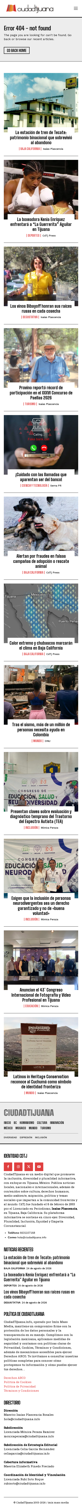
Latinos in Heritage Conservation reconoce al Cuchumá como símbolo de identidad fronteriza (41, 1081)
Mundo (37, 740)
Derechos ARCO (15, 1378)
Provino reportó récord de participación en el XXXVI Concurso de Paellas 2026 (41, 392)
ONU (47, 741)
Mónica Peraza (49, 827)
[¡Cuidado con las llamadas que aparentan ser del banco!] (41, 445)
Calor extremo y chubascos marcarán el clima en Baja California (41, 645)
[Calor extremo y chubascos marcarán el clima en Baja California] (41, 613)
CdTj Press (49, 235)
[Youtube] (39, 1166)
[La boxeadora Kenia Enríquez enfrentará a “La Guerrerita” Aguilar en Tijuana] (41, 189)
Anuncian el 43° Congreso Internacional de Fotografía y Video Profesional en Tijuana (41, 995)
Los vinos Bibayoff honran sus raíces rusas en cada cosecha (41, 309)
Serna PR (55, 485)
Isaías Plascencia (53, 148)
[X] (28, 1166)
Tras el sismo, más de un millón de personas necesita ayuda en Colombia (41, 729)
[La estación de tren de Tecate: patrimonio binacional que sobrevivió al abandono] (41, 103)
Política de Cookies (17, 1382)
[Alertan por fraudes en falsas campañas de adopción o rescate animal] (41, 526)
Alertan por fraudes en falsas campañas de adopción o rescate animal (41, 561)
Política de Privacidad (20, 1386)
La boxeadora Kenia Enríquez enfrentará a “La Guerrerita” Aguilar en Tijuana (41, 224)
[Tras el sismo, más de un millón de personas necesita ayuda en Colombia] (41, 695)
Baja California (30, 148)
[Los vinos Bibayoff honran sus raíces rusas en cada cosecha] (41, 276)
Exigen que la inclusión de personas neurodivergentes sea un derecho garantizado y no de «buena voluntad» (41, 906)
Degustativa (30, 317)
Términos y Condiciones (21, 1390)
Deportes (33, 235)
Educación (31, 1006)
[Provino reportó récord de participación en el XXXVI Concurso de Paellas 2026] (41, 358)
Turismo (30, 404)
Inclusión (31, 827)
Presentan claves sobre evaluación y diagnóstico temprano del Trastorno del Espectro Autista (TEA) (41, 816)
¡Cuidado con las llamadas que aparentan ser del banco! (41, 477)
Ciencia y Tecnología (34, 485)
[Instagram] (18, 1166)
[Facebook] (8, 1166)
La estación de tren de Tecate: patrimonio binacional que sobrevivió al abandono (41, 137)
